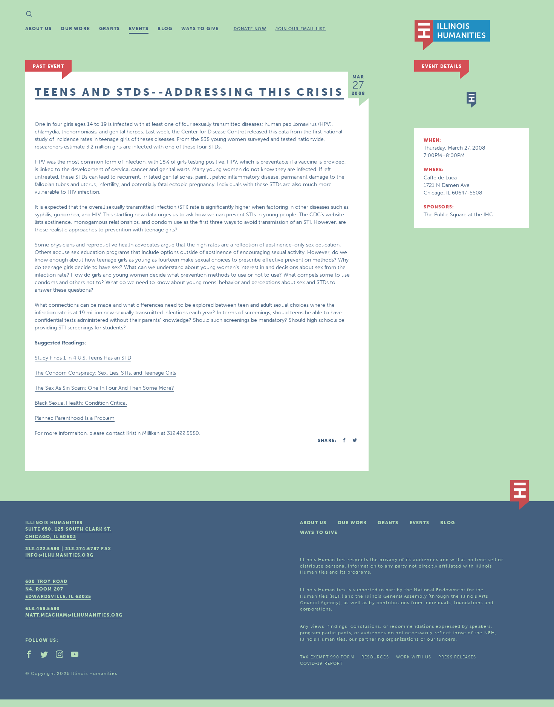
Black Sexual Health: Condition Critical (81, 403)
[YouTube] (77, 656)
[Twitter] (47, 656)
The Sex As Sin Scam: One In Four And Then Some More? (104, 388)
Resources (375, 657)
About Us (38, 28)
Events (138, 28)
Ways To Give (200, 28)
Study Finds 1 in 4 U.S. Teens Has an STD (83, 358)
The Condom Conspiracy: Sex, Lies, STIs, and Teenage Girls (105, 373)
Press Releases (457, 657)
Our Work (75, 28)
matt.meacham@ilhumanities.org (74, 615)
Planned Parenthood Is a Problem (75, 418)
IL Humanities (452, 35)
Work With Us (413, 657)
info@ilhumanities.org (59, 555)
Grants (109, 28)
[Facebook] (32, 656)
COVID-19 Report (321, 663)
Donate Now (250, 28)
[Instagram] (62, 656)
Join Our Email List (300, 28)
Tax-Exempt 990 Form (327, 657)
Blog (165, 28)
